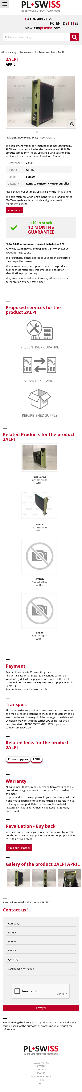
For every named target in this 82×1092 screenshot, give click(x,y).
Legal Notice (41, 1062)
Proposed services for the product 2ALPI (33, 309)
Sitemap (41, 1066)
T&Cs (41, 1079)
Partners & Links (41, 1076)
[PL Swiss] (41, 6)
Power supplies (60, 183)
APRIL (30, 170)
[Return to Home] (2, 52)
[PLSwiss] (41, 1050)
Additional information (21, 964)
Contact (41, 1069)
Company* (14, 920)
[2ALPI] (37, 132)
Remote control (36, 183)
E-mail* (12, 947)
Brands (41, 1073)
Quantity (13, 956)
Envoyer (41, 1008)
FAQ (41, 1083)
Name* (12, 929)
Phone (12, 938)
